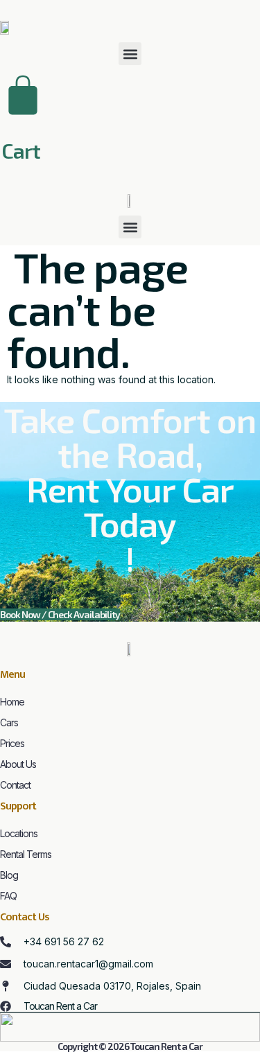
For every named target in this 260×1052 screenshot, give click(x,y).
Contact (15, 785)
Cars (9, 722)
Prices (12, 743)
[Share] (183, 15)
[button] (130, 53)
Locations (18, 833)
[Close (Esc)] (214, 15)
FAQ (8, 896)
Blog (9, 875)
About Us (18, 764)
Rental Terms (25, 854)
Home (12, 702)
